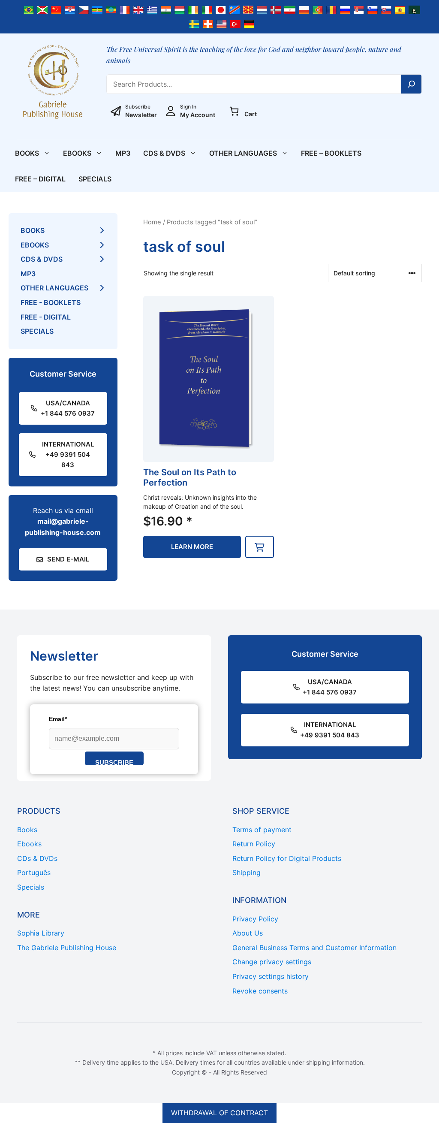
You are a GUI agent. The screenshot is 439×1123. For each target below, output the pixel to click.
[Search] (411, 84)
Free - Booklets (51, 302)
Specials (94, 179)
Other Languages (243, 153)
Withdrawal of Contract (219, 1112)
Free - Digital (46, 317)
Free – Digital (40, 179)
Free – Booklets (331, 153)
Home (152, 222)
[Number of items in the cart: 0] (234, 111)
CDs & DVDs (164, 153)
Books (27, 153)
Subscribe (114, 762)
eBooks (77, 153)
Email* (58, 718)
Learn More (192, 547)
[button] (259, 547)
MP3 (122, 153)
